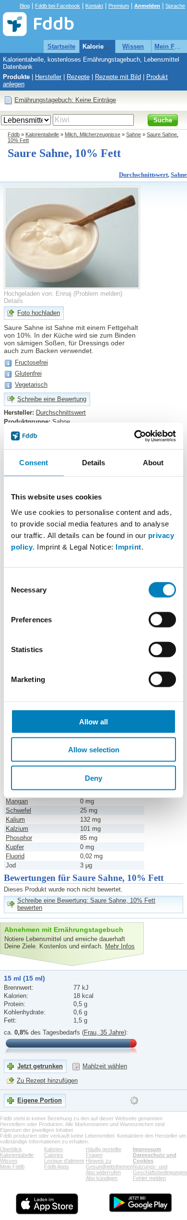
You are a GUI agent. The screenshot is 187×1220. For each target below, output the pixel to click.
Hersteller (48, 76)
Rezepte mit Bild (118, 76)
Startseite (61, 46)
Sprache (175, 6)
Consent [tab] (33, 463)
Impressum (147, 1149)
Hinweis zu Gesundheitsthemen (109, 1163)
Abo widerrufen (103, 1172)
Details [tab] (93, 463)
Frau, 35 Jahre (104, 1032)
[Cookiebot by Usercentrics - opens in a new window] (134, 436)
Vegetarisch (31, 384)
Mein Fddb (170, 46)
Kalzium (17, 828)
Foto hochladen (38, 312)
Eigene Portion (39, 1100)
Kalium (15, 819)
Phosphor (19, 837)
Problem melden (97, 293)
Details (13, 300)
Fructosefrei (31, 362)
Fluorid (15, 856)
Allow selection (93, 750)
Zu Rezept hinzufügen (47, 1080)
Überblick (11, 1149)
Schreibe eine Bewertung (51, 399)
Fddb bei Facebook (57, 6)
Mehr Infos (120, 946)
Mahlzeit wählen (104, 1066)
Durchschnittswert (143, 174)
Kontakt (94, 6)
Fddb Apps (56, 1166)
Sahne (133, 134)
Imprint (128, 546)
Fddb (14, 134)
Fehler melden (149, 1178)
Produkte (16, 76)
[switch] (162, 619)
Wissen (133, 46)
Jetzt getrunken (40, 1066)
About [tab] (153, 463)
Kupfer (15, 847)
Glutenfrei (28, 373)
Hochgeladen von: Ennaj (37, 293)
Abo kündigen (101, 1178)
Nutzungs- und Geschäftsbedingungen (160, 1169)
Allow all (93, 721)
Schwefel (18, 810)
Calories (53, 1155)
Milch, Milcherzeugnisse (92, 134)
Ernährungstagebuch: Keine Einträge (65, 100)
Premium (118, 6)
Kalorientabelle (104, 46)
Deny (93, 778)
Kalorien (53, 1149)
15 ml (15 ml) (24, 978)
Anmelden (147, 6)
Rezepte (78, 76)
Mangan (17, 801)
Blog (25, 6)
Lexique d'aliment (64, 1161)
